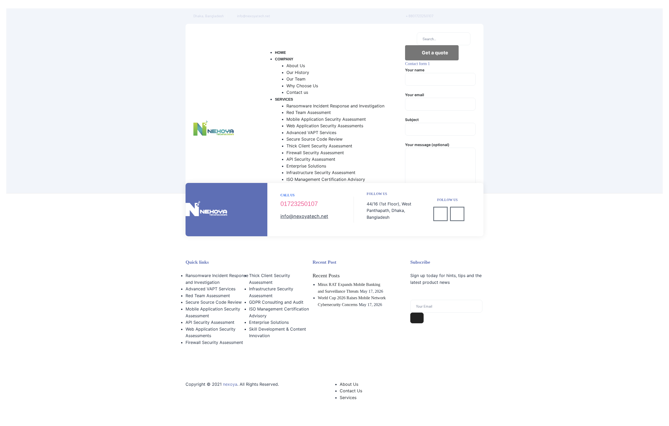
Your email (414, 95)
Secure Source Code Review (214, 302)
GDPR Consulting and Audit (276, 302)
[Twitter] (455, 16)
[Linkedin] (457, 214)
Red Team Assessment (208, 295)
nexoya (230, 384)
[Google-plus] (467, 16)
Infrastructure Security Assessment (271, 292)
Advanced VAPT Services (210, 288)
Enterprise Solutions (269, 322)
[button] (432, 52)
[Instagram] (478, 16)
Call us (287, 195)
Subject (412, 119)
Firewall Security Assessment (214, 342)
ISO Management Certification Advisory (279, 312)
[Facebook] (444, 16)
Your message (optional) (427, 144)
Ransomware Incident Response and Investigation (217, 279)
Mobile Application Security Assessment (213, 312)
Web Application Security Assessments (210, 332)
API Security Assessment (210, 322)
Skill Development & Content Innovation (277, 332)
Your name (414, 70)
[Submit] (417, 318)
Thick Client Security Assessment (269, 279)
